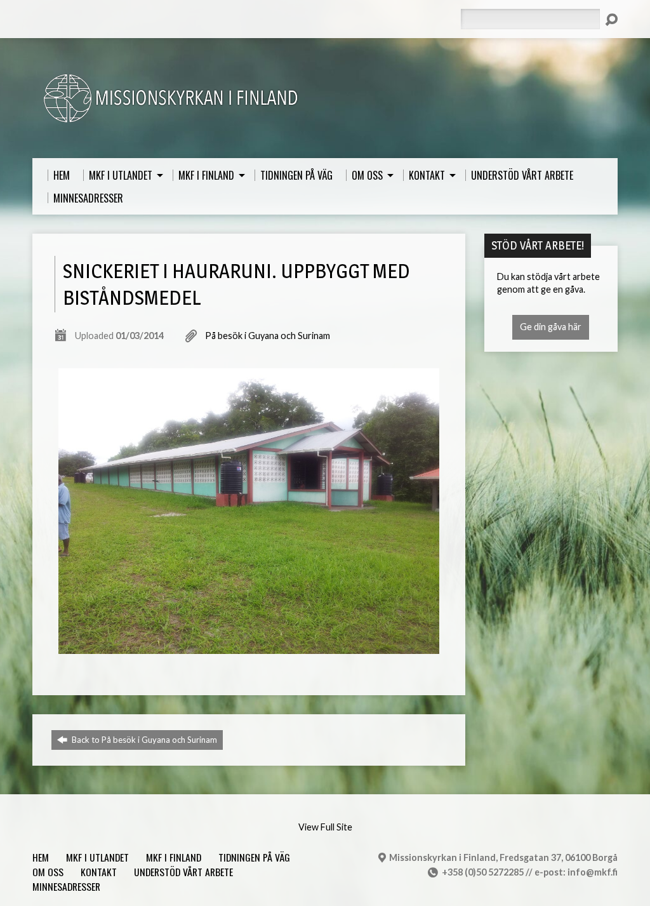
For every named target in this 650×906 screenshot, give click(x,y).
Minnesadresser (66, 886)
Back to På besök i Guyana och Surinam (143, 740)
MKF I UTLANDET (97, 857)
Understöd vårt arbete (183, 871)
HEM (40, 857)
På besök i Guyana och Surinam (267, 335)
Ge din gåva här (550, 326)
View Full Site (325, 827)
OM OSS (47, 871)
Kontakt (99, 871)
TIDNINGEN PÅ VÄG (254, 857)
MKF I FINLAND (173, 857)
